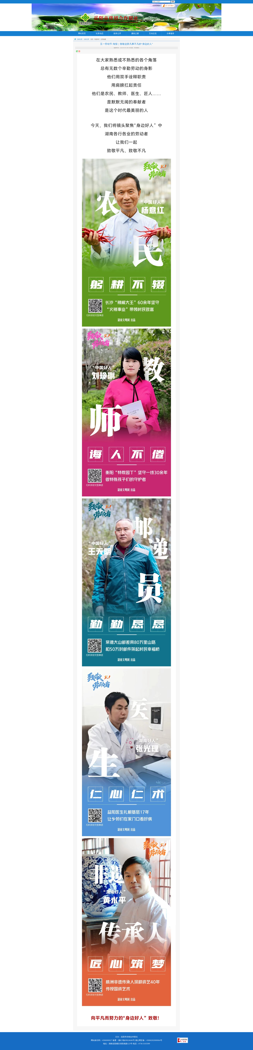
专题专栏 (97, 39)
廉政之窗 (135, 33)
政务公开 (117, 33)
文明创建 (103, 39)
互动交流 (153, 33)
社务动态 (99, 33)
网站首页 (82, 33)
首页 (92, 39)
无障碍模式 (156, 5)
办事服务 (170, 33)
